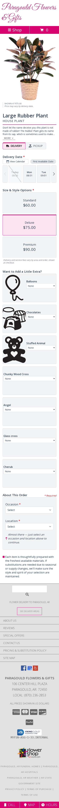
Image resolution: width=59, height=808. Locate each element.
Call (10, 805)
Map (31, 805)
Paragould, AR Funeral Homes (20, 766)
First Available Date (43, 161)
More (7, 138)
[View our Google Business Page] (29, 670)
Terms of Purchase (39, 789)
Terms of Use (29, 794)
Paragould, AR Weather (22, 777)
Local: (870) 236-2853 (29, 695)
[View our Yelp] (35, 670)
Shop (17, 30)
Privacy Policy (14, 789)
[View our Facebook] (23, 670)
